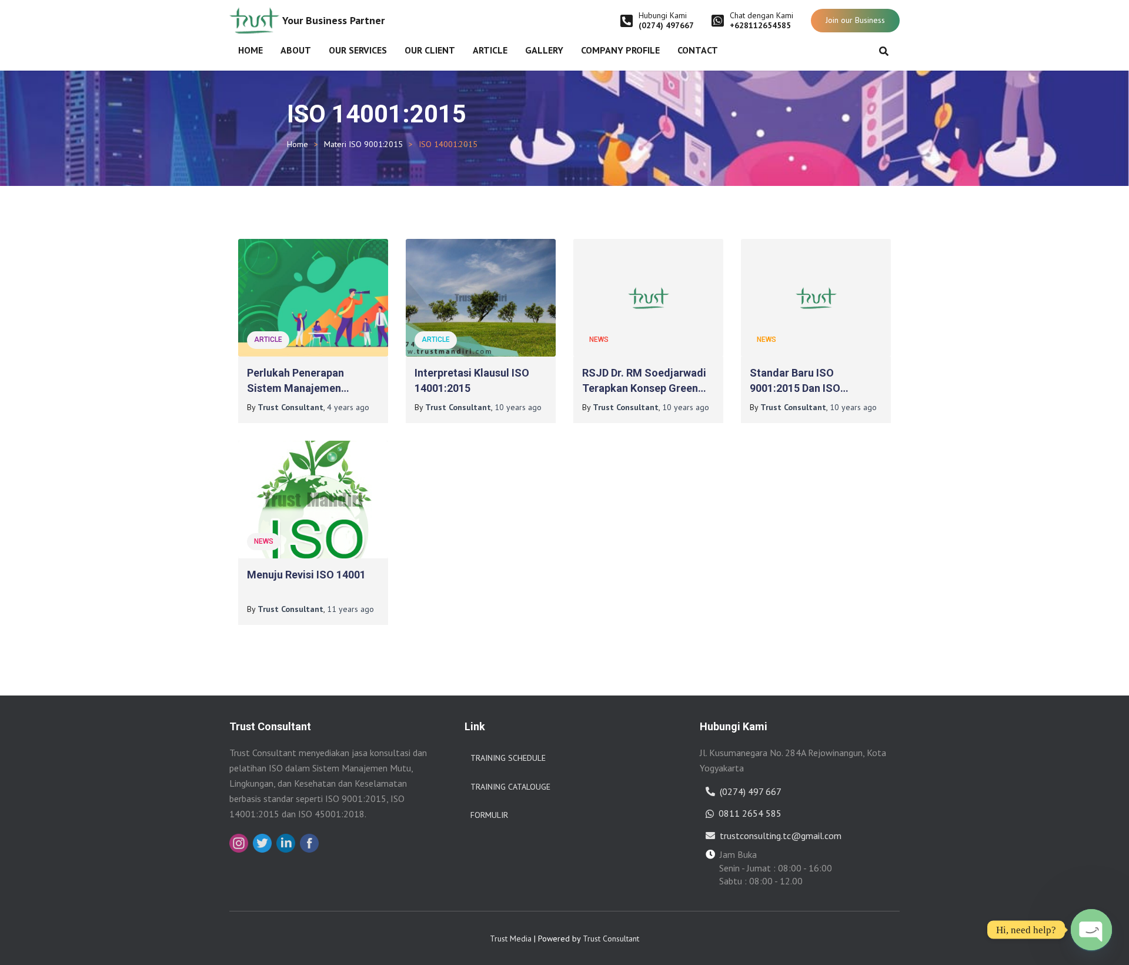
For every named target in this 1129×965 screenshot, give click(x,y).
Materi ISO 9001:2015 (363, 144)
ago (348, 407)
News (599, 339)
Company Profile (620, 50)
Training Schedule (508, 758)
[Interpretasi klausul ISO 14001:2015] (481, 298)
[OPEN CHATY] (1091, 929)
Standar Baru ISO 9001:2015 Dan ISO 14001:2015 (795, 387)
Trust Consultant (611, 938)
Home (250, 50)
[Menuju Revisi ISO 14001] (313, 499)
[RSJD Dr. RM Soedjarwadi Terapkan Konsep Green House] (648, 298)
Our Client (430, 50)
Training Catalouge (510, 786)
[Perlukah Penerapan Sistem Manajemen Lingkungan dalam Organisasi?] (313, 298)
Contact (697, 50)
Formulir (489, 815)
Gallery (544, 50)
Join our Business (855, 20)
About (295, 50)
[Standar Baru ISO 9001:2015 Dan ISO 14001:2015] (816, 298)
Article (490, 50)
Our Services (358, 50)
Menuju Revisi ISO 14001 (306, 574)
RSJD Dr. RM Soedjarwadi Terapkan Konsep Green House (644, 387)
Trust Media (511, 938)
